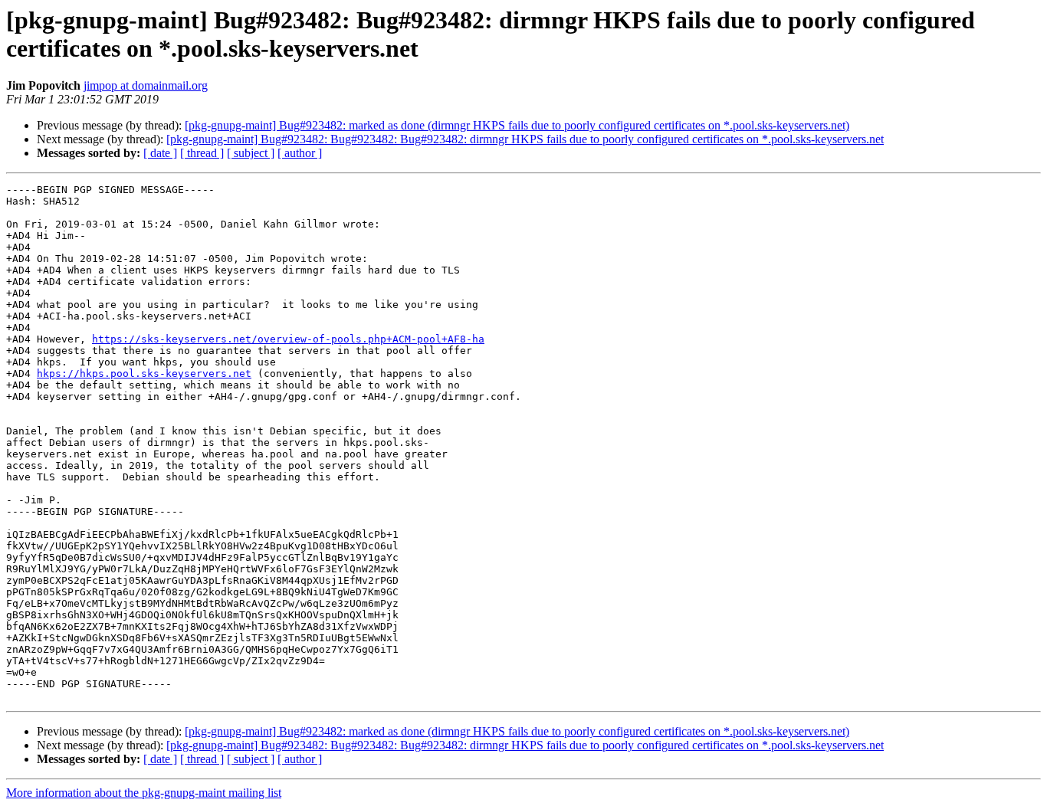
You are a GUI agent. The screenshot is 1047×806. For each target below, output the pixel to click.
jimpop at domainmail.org (146, 85)
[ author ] (299, 152)
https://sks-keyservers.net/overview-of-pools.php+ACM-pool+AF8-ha (288, 339)
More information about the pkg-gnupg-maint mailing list (143, 792)
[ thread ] (202, 152)
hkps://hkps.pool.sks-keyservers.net (144, 373)
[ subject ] (250, 152)
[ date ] (160, 152)
